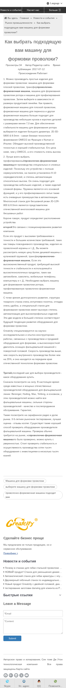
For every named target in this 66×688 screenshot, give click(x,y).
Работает (42, 73)
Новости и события (10, 10)
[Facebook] (6, 675)
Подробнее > (10, 553)
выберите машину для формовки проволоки (30, 486)
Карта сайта (23, 669)
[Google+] (11, 675)
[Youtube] (27, 675)
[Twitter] (21, 675)
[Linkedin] (16, 675)
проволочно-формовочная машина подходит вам (31, 495)
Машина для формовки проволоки (25, 480)
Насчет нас (33, 10)
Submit (12, 638)
